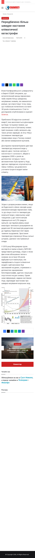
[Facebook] (3, 84)
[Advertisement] (17, 62)
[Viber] (21, 84)
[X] (6, 84)
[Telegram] (17, 84)
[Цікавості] (12, 7)
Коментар (17, 364)
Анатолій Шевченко (8, 38)
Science (4, 114)
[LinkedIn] (10, 84)
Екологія (10, 14)
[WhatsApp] (14, 84)
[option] (17, 348)
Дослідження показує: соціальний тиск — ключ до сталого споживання (17, 350)
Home (4, 14)
